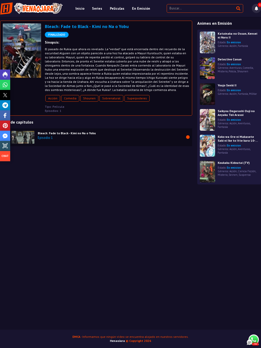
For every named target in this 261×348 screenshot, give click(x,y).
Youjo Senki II (227, 85)
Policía (232, 71)
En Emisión (141, 8)
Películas (117, 8)
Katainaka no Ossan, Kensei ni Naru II (237, 35)
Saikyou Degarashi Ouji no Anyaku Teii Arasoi (236, 113)
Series (97, 8)
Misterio (223, 71)
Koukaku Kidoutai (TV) (234, 163)
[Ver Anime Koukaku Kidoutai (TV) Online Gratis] (207, 171)
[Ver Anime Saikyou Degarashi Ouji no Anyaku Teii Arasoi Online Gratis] (207, 120)
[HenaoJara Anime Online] (31, 8)
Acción (52, 98)
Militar (253, 94)
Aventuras (235, 68)
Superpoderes (137, 98)
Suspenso (245, 175)
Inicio (79, 8)
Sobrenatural (111, 98)
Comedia (70, 98)
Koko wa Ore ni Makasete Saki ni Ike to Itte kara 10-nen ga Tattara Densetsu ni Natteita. (238, 138)
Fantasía (243, 46)
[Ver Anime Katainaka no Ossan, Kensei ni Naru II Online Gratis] (207, 42)
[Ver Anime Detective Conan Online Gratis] (207, 68)
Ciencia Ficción (247, 171)
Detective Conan (230, 59)
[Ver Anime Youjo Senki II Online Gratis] (207, 94)
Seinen (233, 175)
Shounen (89, 98)
